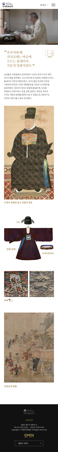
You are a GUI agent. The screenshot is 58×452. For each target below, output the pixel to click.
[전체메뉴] (53, 5)
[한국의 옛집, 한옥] (9, 39)
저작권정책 (29, 420)
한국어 (43, 5)
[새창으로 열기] (29, 436)
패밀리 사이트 (23, 443)
